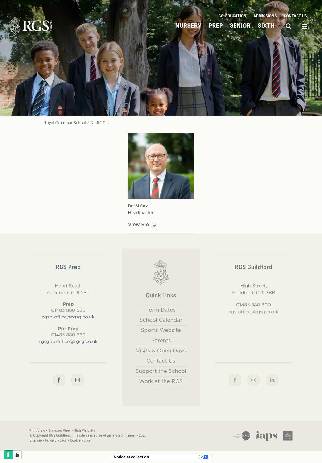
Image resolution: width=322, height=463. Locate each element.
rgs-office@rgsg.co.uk (253, 311)
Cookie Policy (80, 440)
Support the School (161, 371)
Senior (240, 26)
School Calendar (161, 320)
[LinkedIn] (272, 379)
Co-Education (232, 16)
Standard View (59, 431)
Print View (37, 431)
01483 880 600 (253, 304)
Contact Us (295, 16)
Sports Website (161, 330)
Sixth (266, 26)
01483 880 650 (68, 310)
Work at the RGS (161, 381)
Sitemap (35, 440)
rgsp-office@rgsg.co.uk (68, 316)
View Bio (139, 224)
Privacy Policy (56, 440)
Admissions (265, 16)
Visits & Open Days (161, 350)
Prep (216, 26)
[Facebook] (59, 379)
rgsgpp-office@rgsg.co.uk (68, 341)
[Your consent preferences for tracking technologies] (17, 454)
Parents (161, 340)
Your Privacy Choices (176, 457)
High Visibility (84, 431)
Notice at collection (131, 457)
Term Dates (161, 310)
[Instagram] (77, 379)
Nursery (188, 26)
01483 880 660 (68, 334)
